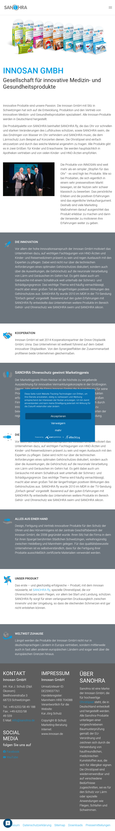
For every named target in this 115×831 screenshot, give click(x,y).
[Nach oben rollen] (107, 823)
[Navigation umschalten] (110, 7)
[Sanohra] (15, 7)
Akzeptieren (58, 416)
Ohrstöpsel (87, 702)
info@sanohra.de (23, 720)
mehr (58, 430)
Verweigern (58, 423)
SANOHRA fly (41, 590)
